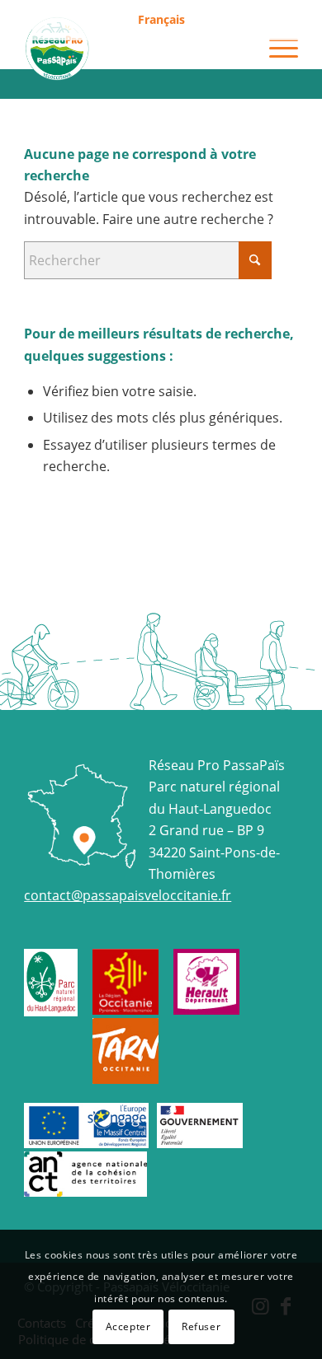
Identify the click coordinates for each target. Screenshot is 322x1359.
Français (161, 19)
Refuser (201, 1326)
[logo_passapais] (133, 49)
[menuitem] (161, 20)
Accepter (128, 1326)
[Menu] (275, 49)
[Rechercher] (236, 49)
